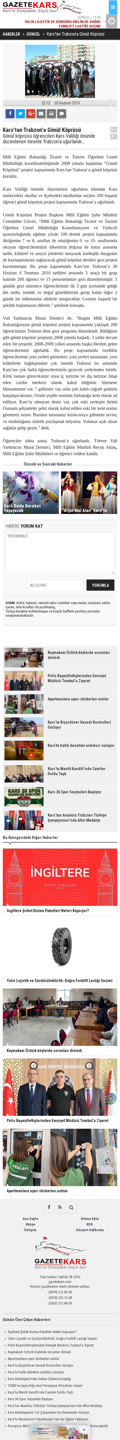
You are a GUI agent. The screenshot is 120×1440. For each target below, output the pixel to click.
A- (113, 136)
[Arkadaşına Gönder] (41, 113)
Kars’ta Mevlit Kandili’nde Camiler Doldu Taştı (40, 1392)
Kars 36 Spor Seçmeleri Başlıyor (30, 1399)
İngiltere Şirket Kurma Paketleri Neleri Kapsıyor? (42, 1332)
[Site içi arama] (71, 1207)
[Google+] (30, 113)
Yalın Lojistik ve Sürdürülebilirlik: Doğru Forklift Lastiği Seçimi (52, 1338)
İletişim (30, 1230)
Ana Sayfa (30, 1219)
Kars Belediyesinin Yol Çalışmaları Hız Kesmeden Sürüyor (49, 1412)
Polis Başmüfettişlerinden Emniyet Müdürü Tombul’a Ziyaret (51, 1345)
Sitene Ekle (90, 1219)
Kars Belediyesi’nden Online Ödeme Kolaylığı (39, 1379)
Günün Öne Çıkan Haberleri (27, 1319)
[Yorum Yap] (61, 113)
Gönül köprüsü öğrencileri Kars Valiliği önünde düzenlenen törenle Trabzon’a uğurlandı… (49, 138)
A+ (114, 129)
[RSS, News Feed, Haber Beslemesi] (60, 1207)
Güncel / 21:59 (59, 24)
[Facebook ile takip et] (48, 1207)
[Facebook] (10, 113)
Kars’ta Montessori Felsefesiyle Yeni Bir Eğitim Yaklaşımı (48, 1419)
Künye (30, 1224)
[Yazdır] (51, 113)
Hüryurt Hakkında (90, 1230)
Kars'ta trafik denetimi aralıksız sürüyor (36, 1372)
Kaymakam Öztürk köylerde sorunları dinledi (39, 1352)
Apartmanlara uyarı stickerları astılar (33, 1359)
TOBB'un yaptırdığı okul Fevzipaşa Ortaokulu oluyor (45, 1385)
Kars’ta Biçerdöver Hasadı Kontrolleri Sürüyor (40, 1365)
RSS (90, 1224)
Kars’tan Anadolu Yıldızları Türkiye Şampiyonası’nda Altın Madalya (55, 1406)
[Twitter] (20, 113)
